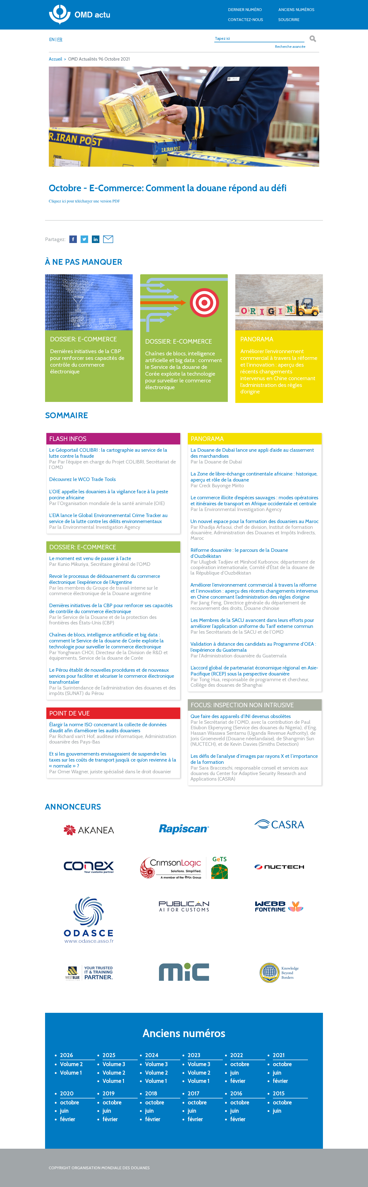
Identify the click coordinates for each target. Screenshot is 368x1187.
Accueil (55, 59)
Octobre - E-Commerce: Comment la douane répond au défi (168, 187)
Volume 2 (71, 1064)
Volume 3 (114, 1064)
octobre (239, 1064)
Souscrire (288, 19)
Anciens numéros (296, 9)
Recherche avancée (290, 46)
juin (234, 1072)
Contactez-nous (245, 19)
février (237, 1080)
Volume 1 (71, 1072)
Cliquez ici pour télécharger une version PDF (84, 200)
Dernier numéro (245, 9)
